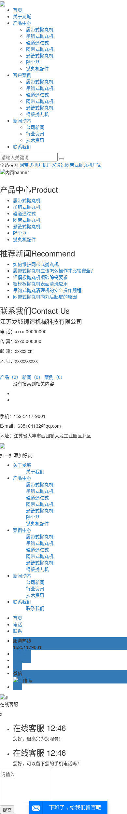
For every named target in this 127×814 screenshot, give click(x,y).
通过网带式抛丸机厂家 (79, 164)
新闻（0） (32, 377)
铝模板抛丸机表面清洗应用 (40, 283)
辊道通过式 (37, 42)
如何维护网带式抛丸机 (36, 264)
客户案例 (22, 75)
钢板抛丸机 (37, 114)
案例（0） (54, 377)
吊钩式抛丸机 (39, 36)
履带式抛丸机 (39, 29)
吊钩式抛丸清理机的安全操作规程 (47, 290)
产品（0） (10, 377)
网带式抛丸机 (39, 49)
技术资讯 (35, 140)
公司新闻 (35, 127)
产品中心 (22, 23)
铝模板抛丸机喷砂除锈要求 (40, 277)
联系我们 (22, 146)
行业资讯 (35, 133)
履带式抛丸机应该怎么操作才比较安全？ (54, 270)
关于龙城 (22, 16)
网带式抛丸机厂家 (38, 164)
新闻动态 (22, 120)
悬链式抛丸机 (39, 55)
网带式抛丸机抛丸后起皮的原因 (45, 296)
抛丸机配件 (37, 68)
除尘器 (33, 62)
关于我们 (35, 471)
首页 (17, 10)
